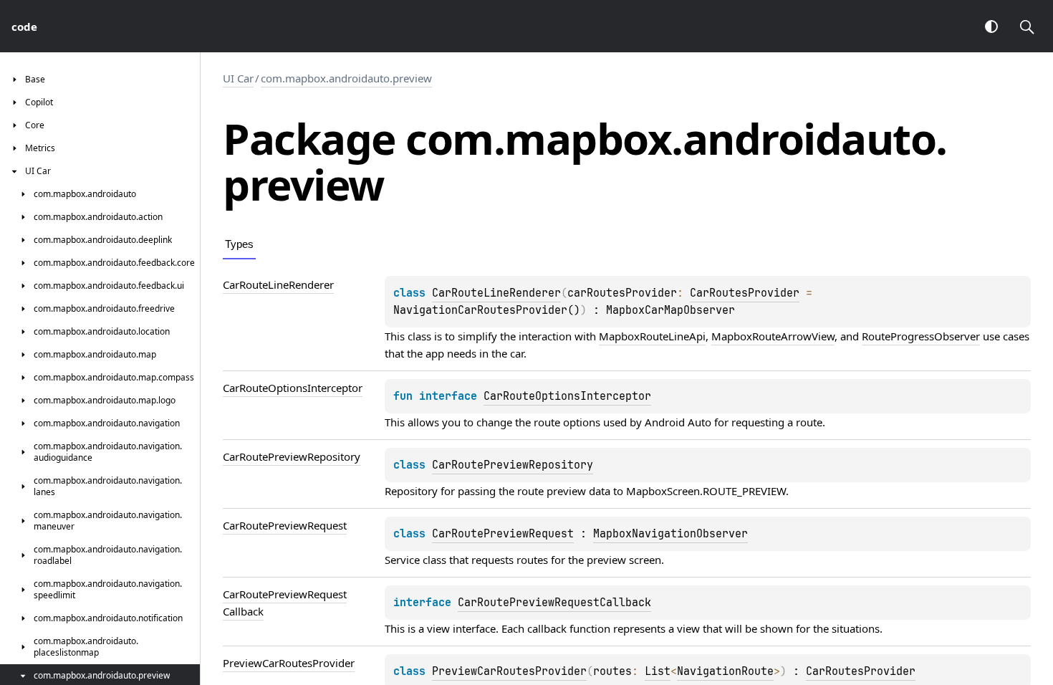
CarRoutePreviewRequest (503, 534)
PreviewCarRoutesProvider (509, 671)
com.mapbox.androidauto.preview (346, 78)
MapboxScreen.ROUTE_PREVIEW (706, 491)
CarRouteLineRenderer (496, 293)
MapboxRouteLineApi (652, 336)
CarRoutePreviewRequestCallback (554, 602)
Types (239, 244)
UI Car (238, 78)
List (657, 671)
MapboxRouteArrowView (773, 336)
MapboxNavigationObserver (670, 534)
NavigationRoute (725, 671)
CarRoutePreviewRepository (512, 465)
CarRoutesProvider (744, 293)
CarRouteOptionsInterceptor (567, 396)
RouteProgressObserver (921, 336)
